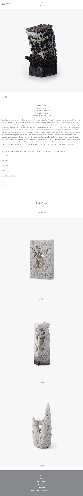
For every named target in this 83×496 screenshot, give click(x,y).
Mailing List (41, 484)
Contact (41, 478)
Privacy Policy (41, 481)
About (41, 475)
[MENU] (3, 4)
